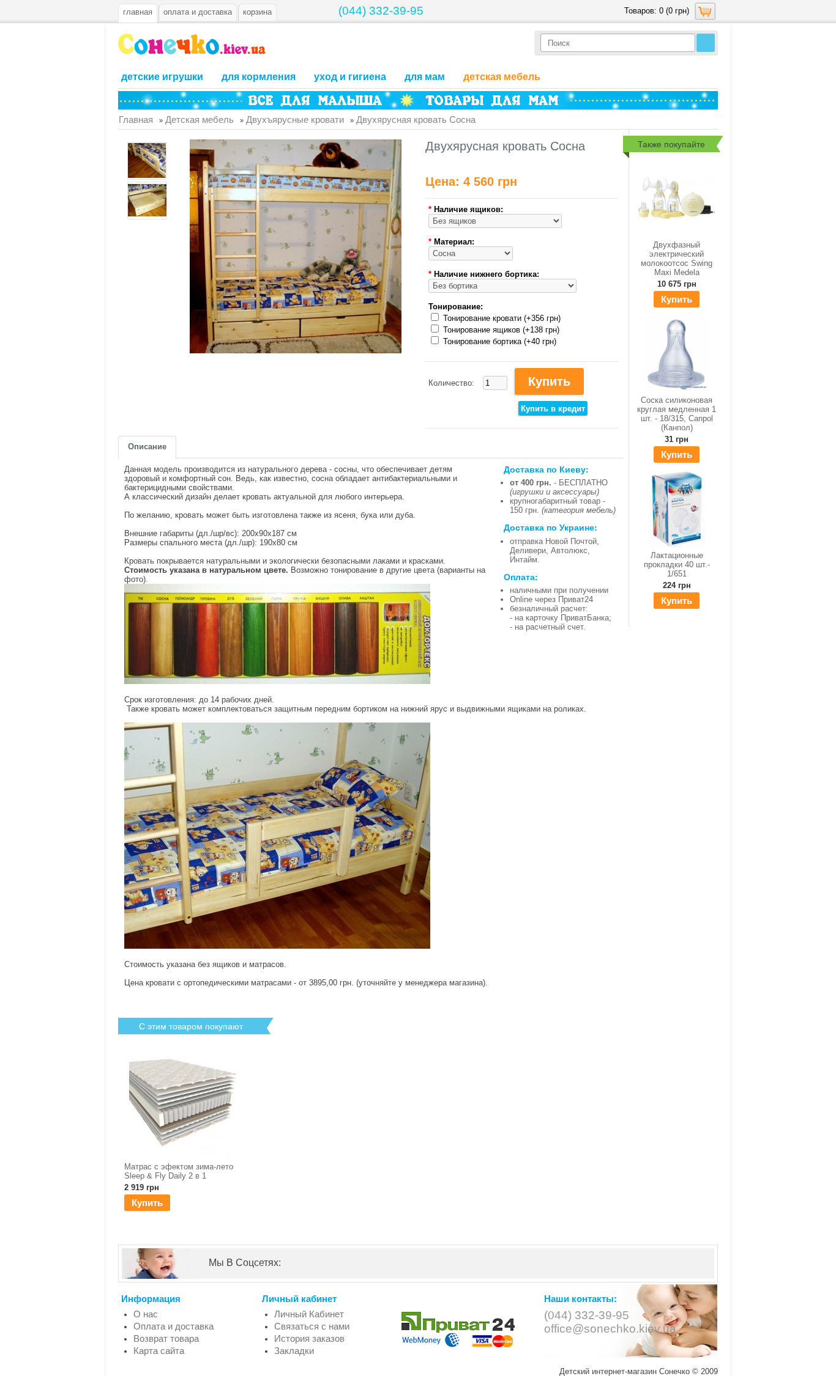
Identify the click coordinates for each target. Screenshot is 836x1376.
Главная (137, 12)
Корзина (257, 12)
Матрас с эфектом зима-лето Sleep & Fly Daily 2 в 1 (178, 1171)
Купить (676, 299)
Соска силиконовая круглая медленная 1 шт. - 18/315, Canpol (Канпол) (676, 414)
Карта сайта (158, 1350)
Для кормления (259, 77)
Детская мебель (501, 77)
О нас (145, 1314)
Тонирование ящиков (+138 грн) (501, 329)
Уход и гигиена (350, 77)
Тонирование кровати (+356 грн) (502, 318)
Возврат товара (166, 1338)
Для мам (425, 77)
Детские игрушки (162, 77)
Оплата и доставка (173, 1326)
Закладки (294, 1350)
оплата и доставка (197, 12)
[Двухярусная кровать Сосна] (147, 162)
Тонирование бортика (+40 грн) (499, 341)
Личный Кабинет (309, 1314)
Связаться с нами (311, 1326)
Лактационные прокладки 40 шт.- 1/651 (677, 564)
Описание (147, 446)
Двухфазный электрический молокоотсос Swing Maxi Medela (676, 258)
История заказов (309, 1338)
